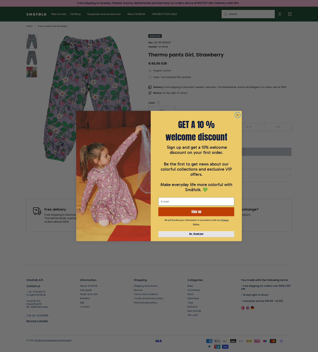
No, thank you (196, 234)
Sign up (196, 211)
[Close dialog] (237, 115)
